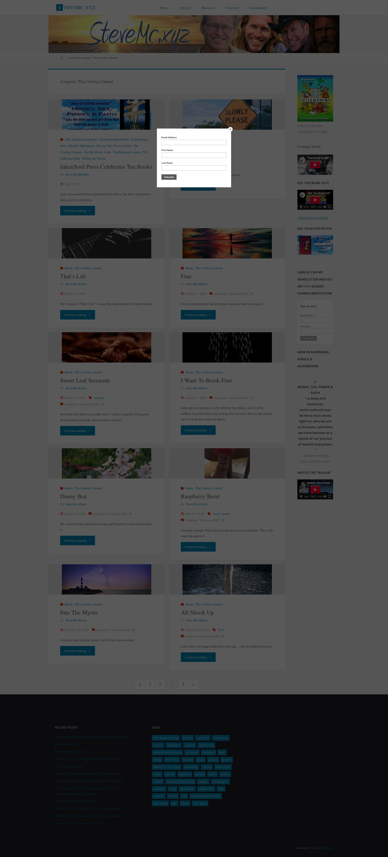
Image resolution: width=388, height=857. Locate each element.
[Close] (230, 129)
